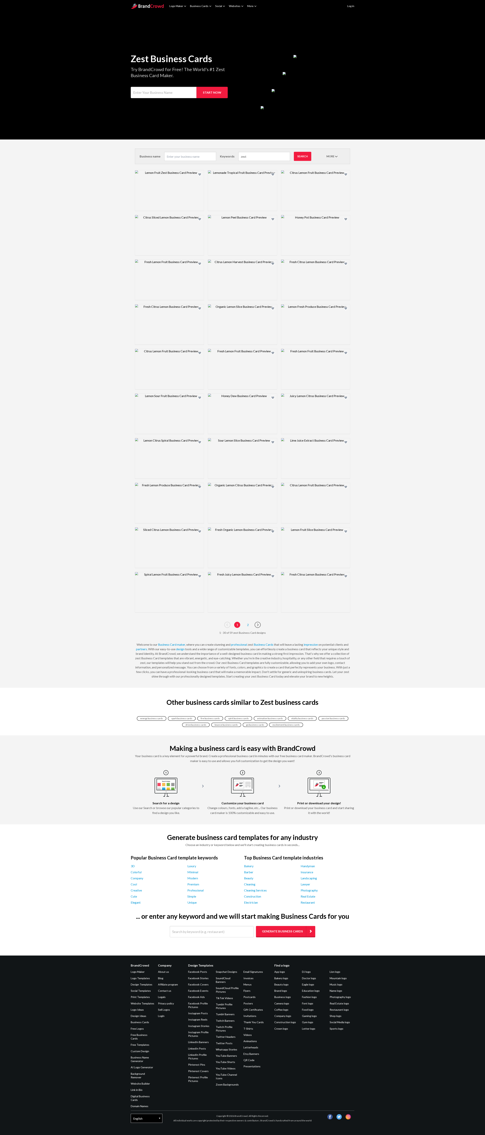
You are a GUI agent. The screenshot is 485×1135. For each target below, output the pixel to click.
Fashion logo (309, 997)
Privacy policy (166, 1003)
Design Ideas (138, 1016)
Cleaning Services (255, 890)
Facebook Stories (198, 978)
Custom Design (140, 1051)
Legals (162, 997)
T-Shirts (248, 1028)
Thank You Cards (253, 1022)
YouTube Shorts (225, 1062)
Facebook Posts (197, 971)
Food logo (308, 1009)
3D (133, 866)
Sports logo (336, 1028)
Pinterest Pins (196, 1064)
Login (161, 1016)
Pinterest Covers (198, 1071)
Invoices (248, 978)
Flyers (246, 990)
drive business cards (195, 724)
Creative (136, 890)
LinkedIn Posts (197, 1048)
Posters (248, 1003)
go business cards (255, 724)
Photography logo (340, 997)
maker (181, 644)
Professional (195, 890)
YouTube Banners (226, 1055)
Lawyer (305, 884)
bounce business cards (226, 724)
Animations (250, 1041)
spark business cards (181, 718)
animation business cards (270, 718)
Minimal (192, 872)
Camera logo (281, 1003)
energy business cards (151, 718)
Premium (193, 884)
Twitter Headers (225, 1036)
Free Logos (137, 1028)
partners (141, 649)
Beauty (248, 878)
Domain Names (139, 1106)
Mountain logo (338, 978)
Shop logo (335, 1016)
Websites (234, 6)
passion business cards (333, 718)
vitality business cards (302, 718)
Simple (191, 896)
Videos (247, 1034)
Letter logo (308, 1028)
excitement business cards (286, 724)
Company (137, 878)
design (180, 649)
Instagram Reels (197, 1019)
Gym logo (307, 1022)
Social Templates (141, 990)
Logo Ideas (137, 1009)
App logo (279, 971)
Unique (192, 902)
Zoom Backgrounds (227, 1084)
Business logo (282, 997)
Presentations (251, 1066)
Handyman (308, 866)
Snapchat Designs (226, 971)
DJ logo (306, 971)
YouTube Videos (225, 1068)
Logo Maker (176, 6)
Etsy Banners (251, 1053)
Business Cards (199, 6)
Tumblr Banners (225, 1014)
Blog (160, 978)
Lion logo (335, 971)
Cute (134, 896)
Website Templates (142, 1003)
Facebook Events (198, 990)
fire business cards (210, 718)
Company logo (282, 1016)
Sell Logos (164, 1009)
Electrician (251, 902)
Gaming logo (309, 1016)
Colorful (136, 872)
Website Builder (140, 1083)
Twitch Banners (225, 1020)
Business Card (167, 644)
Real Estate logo (339, 1003)
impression (311, 644)
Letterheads (250, 1047)
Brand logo (280, 990)
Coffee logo (281, 1009)
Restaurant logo (339, 1009)
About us (163, 971)
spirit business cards (238, 718)
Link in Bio (136, 1089)
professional (239, 644)
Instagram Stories (198, 1026)
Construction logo (285, 1022)
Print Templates (140, 997)
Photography (309, 890)
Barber (248, 872)
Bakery (248, 866)
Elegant (136, 902)
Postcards (249, 997)
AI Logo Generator (142, 1067)
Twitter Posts (224, 1043)
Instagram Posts (198, 1013)
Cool (134, 884)
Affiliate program (168, 984)
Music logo (336, 984)
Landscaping (309, 878)
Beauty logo (281, 984)
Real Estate (308, 896)
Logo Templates (140, 978)
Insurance (307, 872)
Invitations (249, 1016)
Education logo (311, 990)
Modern (192, 878)
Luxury (191, 866)
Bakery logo (281, 978)
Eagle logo (308, 984)
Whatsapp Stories (226, 1049)
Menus (247, 984)
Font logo (307, 1003)
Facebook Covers (198, 984)
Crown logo (281, 1028)
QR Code (248, 1060)
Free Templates (140, 1044)
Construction (252, 896)
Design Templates (141, 984)
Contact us (164, 990)
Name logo (336, 990)
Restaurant (308, 902)
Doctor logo (309, 978)
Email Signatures (253, 971)
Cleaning (249, 884)
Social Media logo (340, 1022)
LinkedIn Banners (198, 1042)
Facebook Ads (196, 997)
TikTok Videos (224, 998)
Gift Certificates (253, 1009)
